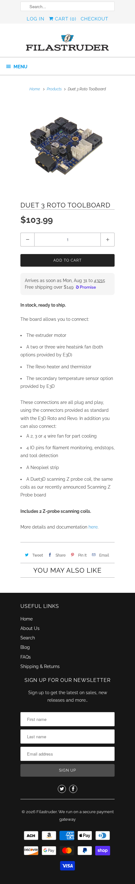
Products (54, 89)
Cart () (64, 19)
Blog (25, 647)
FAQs (25, 657)
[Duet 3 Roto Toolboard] (67, 146)
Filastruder (46, 811)
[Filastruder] (67, 42)
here (93, 527)
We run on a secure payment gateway (86, 815)
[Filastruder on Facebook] (73, 789)
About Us (30, 628)
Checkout (94, 19)
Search (27, 637)
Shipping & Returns (40, 666)
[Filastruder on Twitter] (62, 789)
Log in (36, 19)
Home (26, 618)
